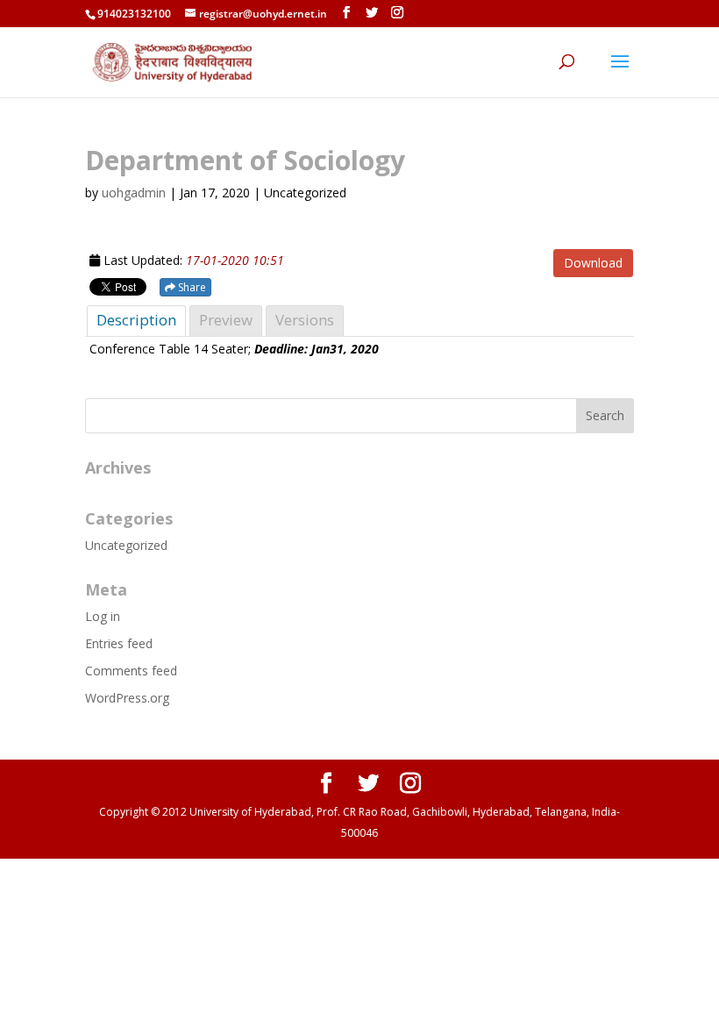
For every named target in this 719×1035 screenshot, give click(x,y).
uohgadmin (134, 192)
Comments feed (131, 670)
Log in (102, 616)
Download (593, 262)
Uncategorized (126, 545)
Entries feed (119, 643)
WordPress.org (127, 697)
